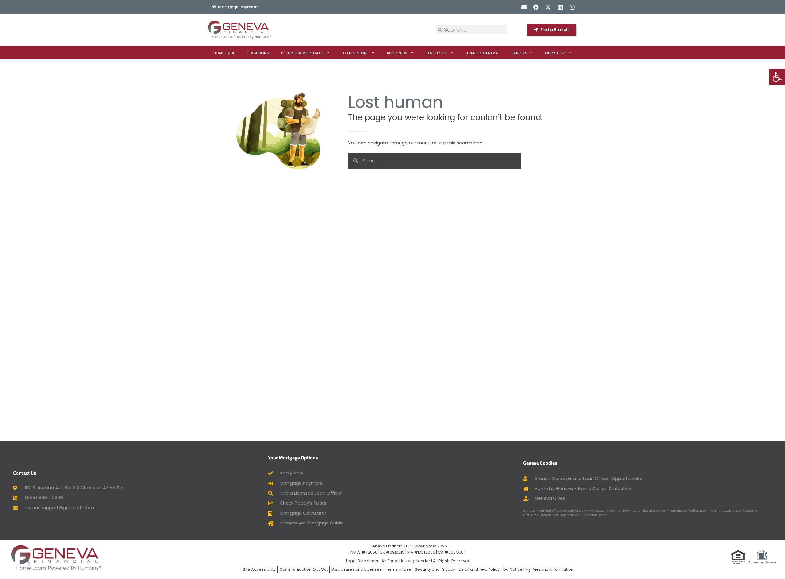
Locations (258, 53)
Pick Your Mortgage (302, 53)
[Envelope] (524, 7)
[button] (777, 77)
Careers (519, 53)
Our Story (555, 53)
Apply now (397, 53)
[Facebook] (536, 7)
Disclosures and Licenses (356, 569)
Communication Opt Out (303, 569)
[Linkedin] (560, 7)
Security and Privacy (435, 569)
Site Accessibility (259, 569)
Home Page (224, 53)
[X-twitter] (548, 7)
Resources (437, 53)
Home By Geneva (481, 53)
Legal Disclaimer (362, 560)
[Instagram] (572, 7)
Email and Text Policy (479, 569)
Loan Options (355, 53)
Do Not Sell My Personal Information (538, 569)
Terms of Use (398, 569)
